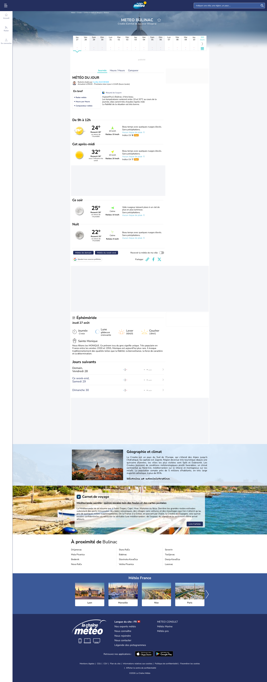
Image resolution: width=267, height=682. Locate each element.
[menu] (6, 5)
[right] (207, 594)
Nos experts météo (125, 626)
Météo (73, 13)
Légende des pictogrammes (130, 645)
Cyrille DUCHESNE (101, 82)
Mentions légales (87, 663)
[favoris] (159, 20)
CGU (99, 663)
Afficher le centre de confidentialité (141, 668)
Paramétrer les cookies (190, 664)
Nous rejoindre (122, 635)
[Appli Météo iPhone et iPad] (144, 654)
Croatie (79, 13)
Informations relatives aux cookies (137, 663)
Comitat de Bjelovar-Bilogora (93, 13)
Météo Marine (165, 626)
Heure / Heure (117, 70)
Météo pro (163, 631)
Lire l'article (195, 524)
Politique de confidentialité (166, 663)
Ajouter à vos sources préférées (89, 259)
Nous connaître (122, 631)
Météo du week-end (106, 252)
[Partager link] (147, 259)
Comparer (133, 70)
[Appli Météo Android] (164, 654)
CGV (105, 663)
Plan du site (115, 663)
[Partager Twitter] (159, 259)
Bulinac (106, 13)
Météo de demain (83, 252)
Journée (102, 70)
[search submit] (262, 5)
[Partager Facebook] (153, 259)
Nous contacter (122, 640)
